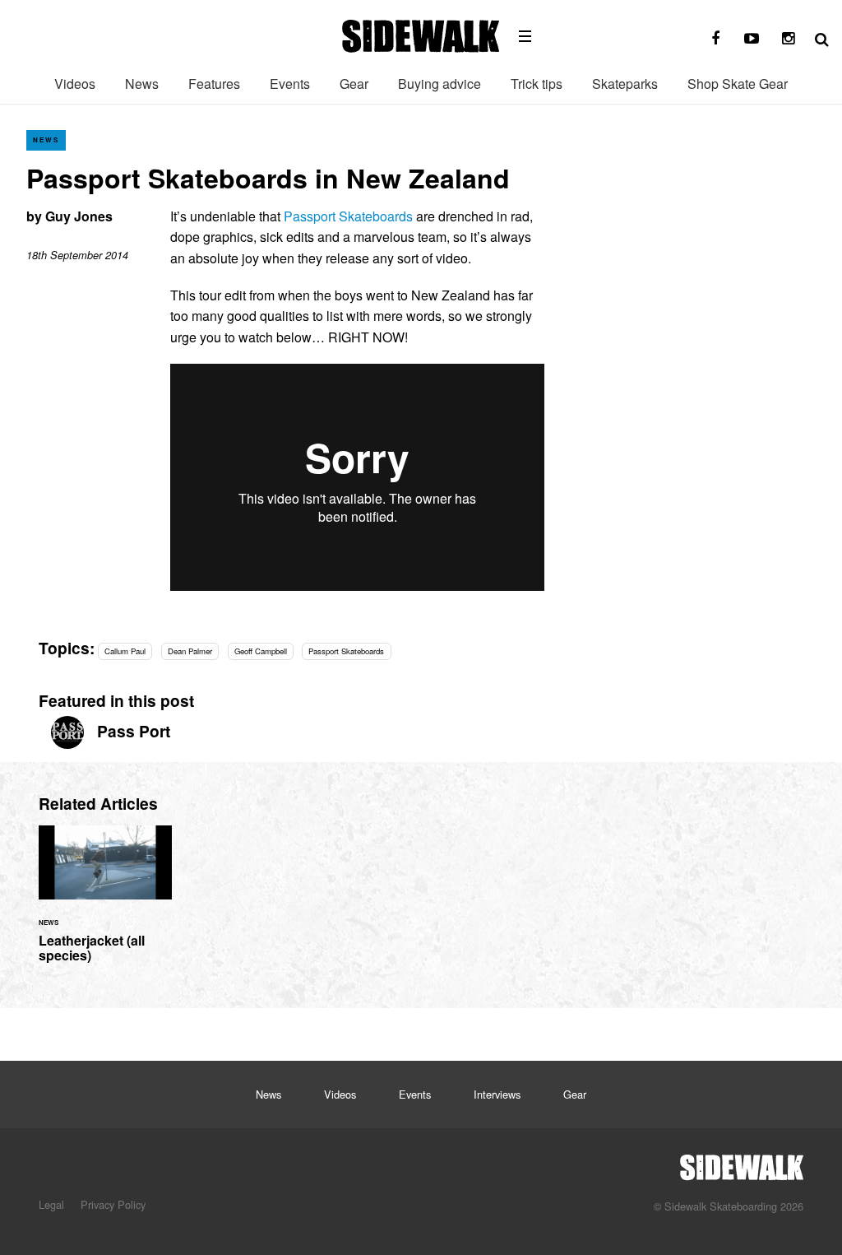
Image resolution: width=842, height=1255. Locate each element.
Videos (74, 83)
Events (290, 83)
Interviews (497, 1094)
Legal (51, 1204)
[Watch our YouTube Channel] (751, 38)
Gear (354, 83)
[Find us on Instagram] (787, 38)
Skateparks (625, 83)
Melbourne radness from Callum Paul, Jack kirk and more (105, 903)
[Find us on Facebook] (715, 38)
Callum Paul (125, 651)
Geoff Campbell (260, 651)
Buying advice (439, 83)
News (142, 83)
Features (214, 83)
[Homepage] (741, 1162)
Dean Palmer (190, 651)
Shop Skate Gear (737, 83)
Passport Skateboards (348, 216)
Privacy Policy (113, 1204)
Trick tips (536, 83)
